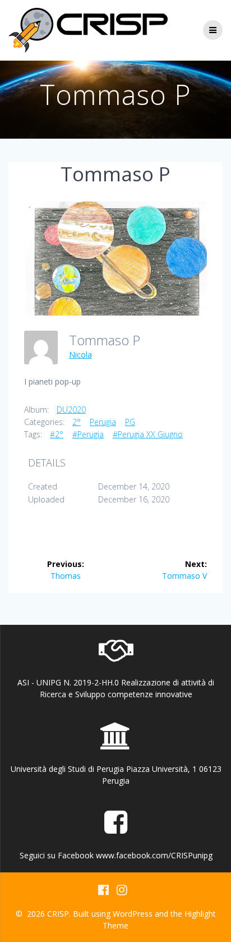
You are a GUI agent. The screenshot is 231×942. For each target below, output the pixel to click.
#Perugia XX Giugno (148, 434)
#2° (56, 434)
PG (130, 422)
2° (76, 422)
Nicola (80, 354)
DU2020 (71, 409)
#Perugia (88, 434)
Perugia (103, 422)
